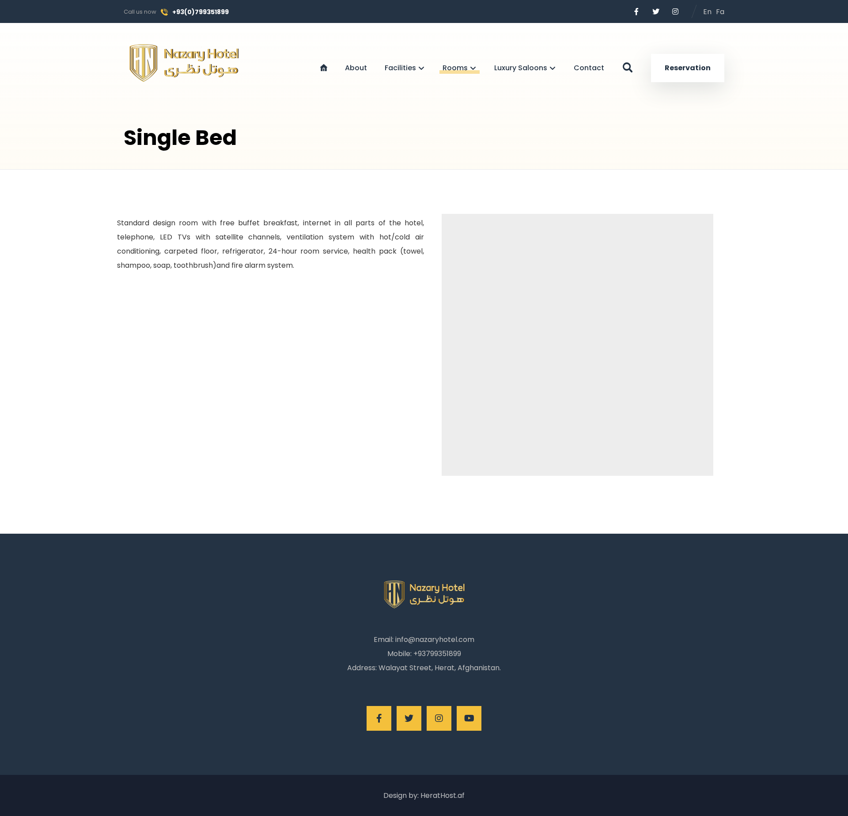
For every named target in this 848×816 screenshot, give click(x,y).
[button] (627, 67)
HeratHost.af (442, 795)
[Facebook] (636, 11)
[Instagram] (675, 11)
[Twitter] (656, 11)
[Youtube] (469, 718)
